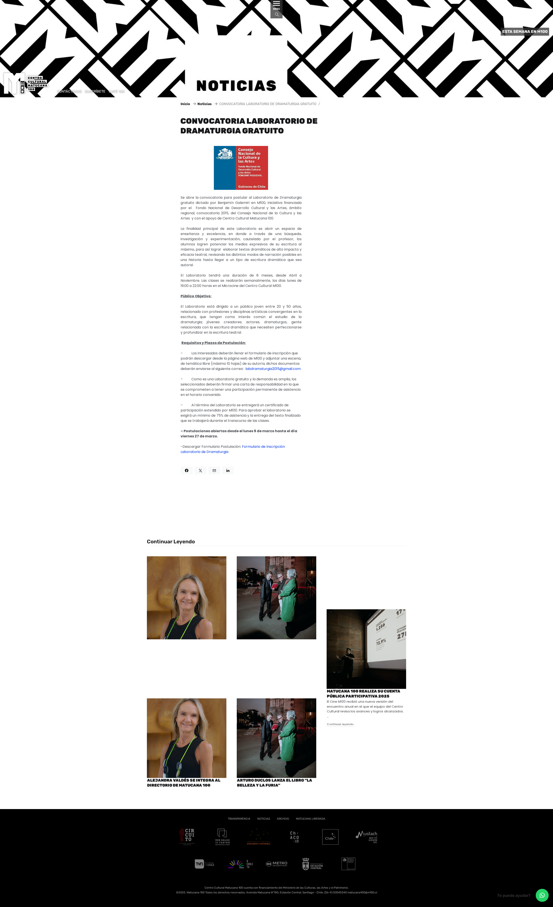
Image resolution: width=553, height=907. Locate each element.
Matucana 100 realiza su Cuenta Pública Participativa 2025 (363, 694)
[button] (542, 895)
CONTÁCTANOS (69, 91)
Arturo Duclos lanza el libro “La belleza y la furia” (274, 783)
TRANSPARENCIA (239, 818)
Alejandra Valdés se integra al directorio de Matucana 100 (183, 783)
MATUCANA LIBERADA (310, 818)
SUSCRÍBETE (95, 91)
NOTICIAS (263, 818)
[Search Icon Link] (277, 16)
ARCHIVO (283, 818)
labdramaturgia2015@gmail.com (273, 368)
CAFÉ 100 (116, 91)
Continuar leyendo (340, 724)
